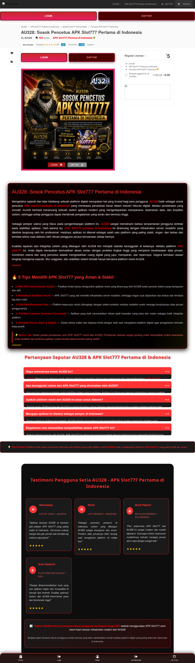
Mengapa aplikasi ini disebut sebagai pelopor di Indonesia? (64, 414)
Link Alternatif (136, 660)
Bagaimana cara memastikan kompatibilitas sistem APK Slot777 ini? (70, 428)
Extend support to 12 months (149, 75)
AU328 (24, 26)
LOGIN (48, 16)
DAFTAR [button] (75, 164)
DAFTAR (147, 16)
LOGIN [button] (54, 164)
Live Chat (174, 660)
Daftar (97, 660)
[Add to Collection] (12, 62)
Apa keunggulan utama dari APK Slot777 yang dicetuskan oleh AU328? (72, 385)
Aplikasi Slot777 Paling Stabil (74, 26)
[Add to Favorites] (12, 53)
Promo (20, 660)
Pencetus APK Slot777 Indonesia (104, 26)
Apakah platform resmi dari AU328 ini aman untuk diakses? (64, 399)
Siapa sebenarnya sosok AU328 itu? (49, 371)
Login (59, 660)
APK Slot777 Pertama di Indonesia (45, 26)
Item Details (28, 44)
